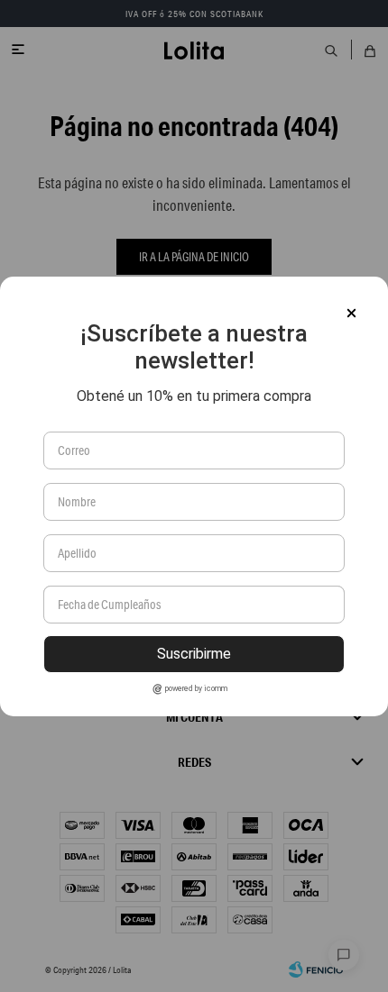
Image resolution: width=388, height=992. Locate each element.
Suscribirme (194, 653)
